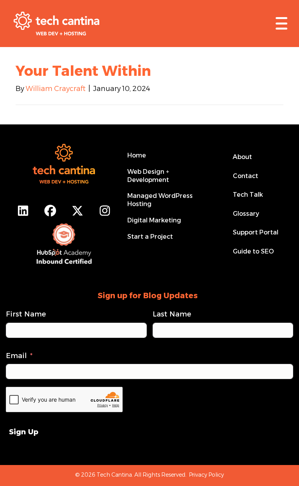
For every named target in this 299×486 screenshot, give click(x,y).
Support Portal (255, 232)
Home (136, 155)
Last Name (172, 314)
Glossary (246, 213)
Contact (245, 176)
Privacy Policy (206, 474)
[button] (279, 23)
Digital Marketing (154, 220)
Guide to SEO (253, 251)
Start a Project (150, 236)
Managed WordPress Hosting (160, 200)
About (242, 157)
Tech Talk (248, 194)
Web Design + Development (148, 176)
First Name (26, 314)
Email (16, 355)
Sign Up (24, 432)
